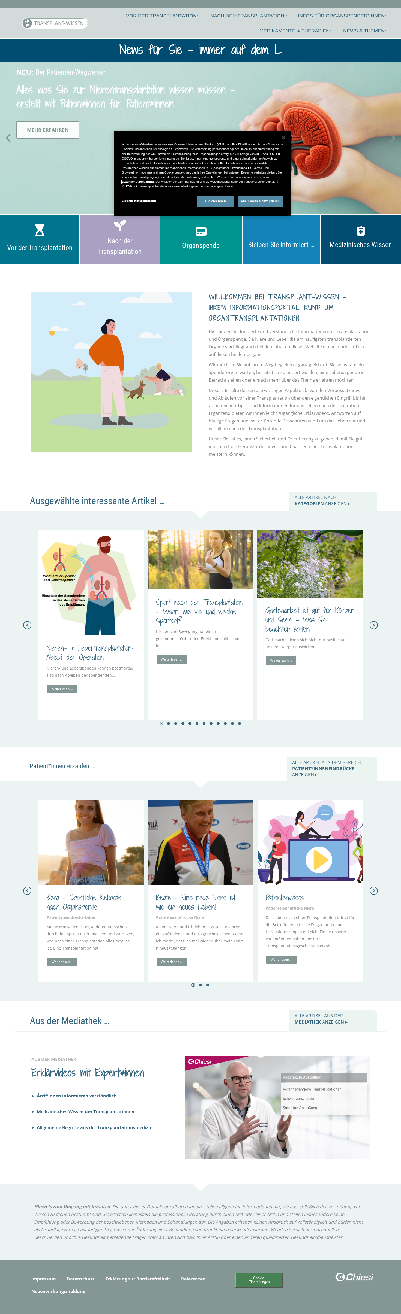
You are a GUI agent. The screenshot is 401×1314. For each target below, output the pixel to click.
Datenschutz (81, 1279)
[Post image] (91, 582)
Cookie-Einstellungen (259, 1280)
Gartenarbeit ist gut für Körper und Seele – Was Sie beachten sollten (309, 619)
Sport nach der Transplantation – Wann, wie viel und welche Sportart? (199, 611)
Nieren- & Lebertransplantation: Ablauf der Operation (89, 652)
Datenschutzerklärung (138, 181)
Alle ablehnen (215, 201)
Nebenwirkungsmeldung (58, 1291)
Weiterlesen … (62, 688)
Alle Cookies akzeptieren (260, 201)
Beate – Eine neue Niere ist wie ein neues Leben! (195, 902)
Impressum (43, 1279)
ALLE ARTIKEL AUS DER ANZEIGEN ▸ (321, 1019)
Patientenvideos (285, 897)
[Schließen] (283, 138)
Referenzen (193, 1279)
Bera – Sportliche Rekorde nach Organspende (84, 902)
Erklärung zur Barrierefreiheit (138, 1279)
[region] (202, 173)
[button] (8, 137)
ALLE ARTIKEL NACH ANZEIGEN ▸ (322, 500)
